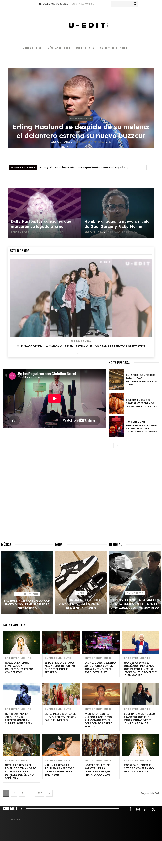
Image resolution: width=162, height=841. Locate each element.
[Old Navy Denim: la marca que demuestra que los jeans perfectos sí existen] (81, 298)
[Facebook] (130, 809)
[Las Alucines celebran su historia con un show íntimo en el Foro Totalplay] (101, 642)
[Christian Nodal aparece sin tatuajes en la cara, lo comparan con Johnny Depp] (135, 582)
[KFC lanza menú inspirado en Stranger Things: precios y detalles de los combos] (116, 426)
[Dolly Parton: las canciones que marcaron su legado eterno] (44, 213)
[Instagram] (138, 809)
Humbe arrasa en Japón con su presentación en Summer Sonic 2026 (18, 718)
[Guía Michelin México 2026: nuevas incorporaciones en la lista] (116, 379)
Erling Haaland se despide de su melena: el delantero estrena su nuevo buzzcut (80, 131)
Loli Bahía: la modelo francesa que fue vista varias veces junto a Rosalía (139, 718)
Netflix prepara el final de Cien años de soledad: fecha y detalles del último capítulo (20, 771)
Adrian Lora (60, 142)
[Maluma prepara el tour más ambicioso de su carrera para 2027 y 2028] (61, 745)
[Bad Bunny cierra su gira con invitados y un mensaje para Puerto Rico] (27, 582)
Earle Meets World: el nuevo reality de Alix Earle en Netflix (60, 717)
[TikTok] (145, 809)
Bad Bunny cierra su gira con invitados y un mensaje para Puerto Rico (27, 604)
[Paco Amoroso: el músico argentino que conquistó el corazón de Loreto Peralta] (101, 694)
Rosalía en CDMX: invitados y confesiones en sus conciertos (19, 667)
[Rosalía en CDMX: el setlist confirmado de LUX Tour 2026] (140, 745)
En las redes (135, 593)
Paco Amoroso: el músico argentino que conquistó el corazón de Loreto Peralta (98, 720)
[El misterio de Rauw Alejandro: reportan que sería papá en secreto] (61, 642)
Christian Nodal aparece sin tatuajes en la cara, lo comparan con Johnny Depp (135, 604)
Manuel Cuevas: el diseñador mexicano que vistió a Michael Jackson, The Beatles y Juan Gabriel (140, 669)
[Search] (135, 4)
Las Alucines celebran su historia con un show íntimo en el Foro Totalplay (100, 667)
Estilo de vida (80, 341)
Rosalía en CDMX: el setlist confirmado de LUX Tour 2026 (139, 768)
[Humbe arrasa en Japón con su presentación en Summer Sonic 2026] (21, 694)
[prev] (144, 167)
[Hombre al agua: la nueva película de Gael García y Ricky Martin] (117, 213)
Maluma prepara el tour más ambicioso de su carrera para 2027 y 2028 (59, 770)
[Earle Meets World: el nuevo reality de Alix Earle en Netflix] (61, 694)
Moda (81, 593)
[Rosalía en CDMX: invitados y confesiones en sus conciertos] (21, 642)
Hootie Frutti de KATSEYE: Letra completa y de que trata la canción (97, 770)
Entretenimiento (81, 118)
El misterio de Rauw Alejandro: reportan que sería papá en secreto (60, 667)
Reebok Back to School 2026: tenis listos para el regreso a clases (81, 604)
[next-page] (83, 352)
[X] (153, 809)
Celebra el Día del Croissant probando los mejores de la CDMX (141, 403)
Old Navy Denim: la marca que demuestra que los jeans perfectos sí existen (81, 346)
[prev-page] (77, 352)
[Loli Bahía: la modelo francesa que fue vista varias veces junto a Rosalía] (140, 694)
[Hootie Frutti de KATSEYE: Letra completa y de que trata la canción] (101, 745)
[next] (150, 167)
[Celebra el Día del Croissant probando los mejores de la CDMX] (116, 403)
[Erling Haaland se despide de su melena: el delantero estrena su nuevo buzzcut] (81, 108)
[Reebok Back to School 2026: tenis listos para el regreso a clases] (81, 582)
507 (40, 793)
